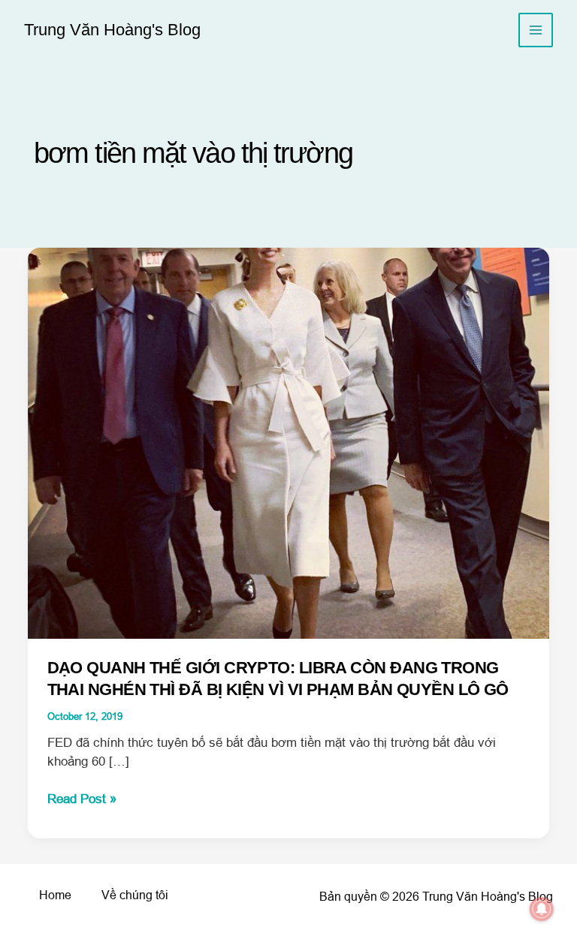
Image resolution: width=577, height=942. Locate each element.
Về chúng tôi (134, 895)
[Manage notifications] (542, 909)
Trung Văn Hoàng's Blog (112, 29)
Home (55, 895)
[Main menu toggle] (536, 30)
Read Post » (81, 800)
